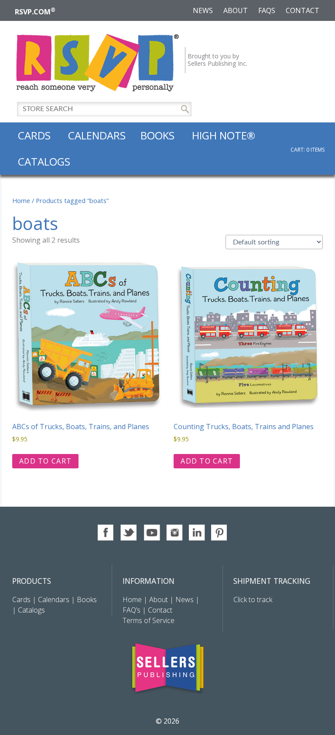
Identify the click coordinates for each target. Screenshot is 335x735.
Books (157, 135)
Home (21, 200)
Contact (302, 10)
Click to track (252, 599)
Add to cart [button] (45, 461)
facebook (106, 532)
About (235, 10)
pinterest (219, 532)
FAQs (266, 10)
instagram (174, 532)
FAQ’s (131, 610)
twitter (128, 532)
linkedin (196, 532)
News (203, 10)
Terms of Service (148, 620)
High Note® (223, 135)
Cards (34, 135)
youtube (151, 532)
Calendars (97, 135)
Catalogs (44, 161)
